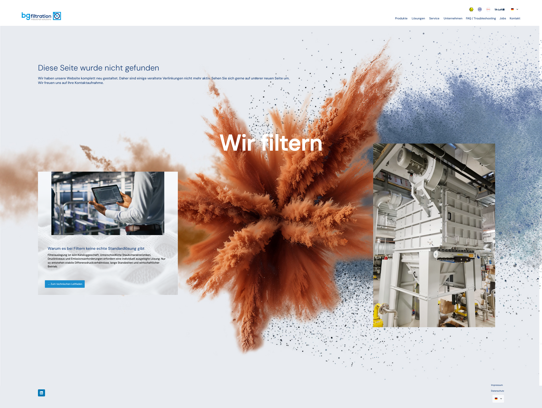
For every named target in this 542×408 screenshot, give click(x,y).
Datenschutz (497, 390)
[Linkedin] (41, 392)
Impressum (497, 385)
